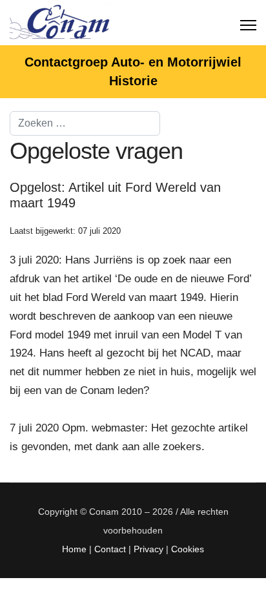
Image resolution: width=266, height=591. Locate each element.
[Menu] (248, 22)
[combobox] (85, 123)
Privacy (148, 549)
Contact (110, 549)
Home (74, 549)
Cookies (187, 549)
